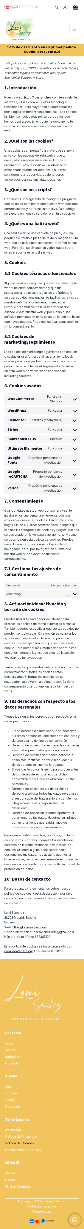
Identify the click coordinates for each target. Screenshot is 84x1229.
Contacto (12, 1063)
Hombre (11, 1093)
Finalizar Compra (17, 1186)
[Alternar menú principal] (74, 29)
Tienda (10, 1050)
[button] (57, 7)
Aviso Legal (13, 1130)
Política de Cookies (19, 1143)
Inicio (9, 1043)
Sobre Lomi (13, 1057)
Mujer (9, 1086)
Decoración (13, 1106)
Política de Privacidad (21, 1136)
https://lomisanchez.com (41, 97)
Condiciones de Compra (23, 1150)
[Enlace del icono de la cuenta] (65, 7)
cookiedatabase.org (18, 951)
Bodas (10, 1100)
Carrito (10, 1180)
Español (14, 7)
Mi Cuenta (12, 1173)
